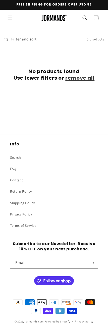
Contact (16, 180)
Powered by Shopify (57, 321)
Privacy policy (84, 321)
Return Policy (21, 191)
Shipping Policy (22, 203)
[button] (10, 17)
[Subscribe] (92, 263)
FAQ (13, 169)
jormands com (34, 321)
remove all (79, 78)
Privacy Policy (21, 214)
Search (15, 157)
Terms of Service (23, 225)
